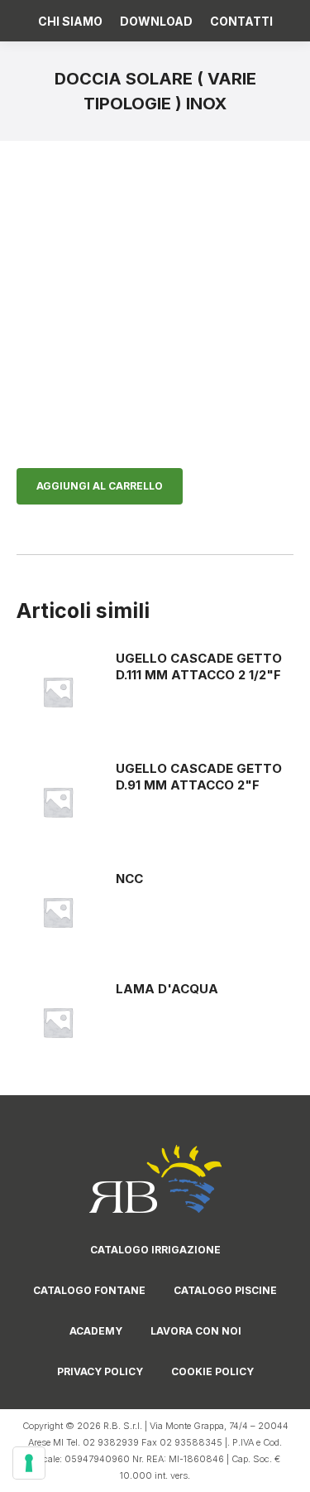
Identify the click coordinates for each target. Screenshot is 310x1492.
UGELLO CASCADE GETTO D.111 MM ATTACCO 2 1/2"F (199, 666)
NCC (129, 878)
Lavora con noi (195, 1331)
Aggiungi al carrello (99, 486)
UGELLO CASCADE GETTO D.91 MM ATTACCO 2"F (199, 776)
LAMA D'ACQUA (167, 989)
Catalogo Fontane (89, 1290)
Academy (95, 1331)
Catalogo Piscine (225, 1290)
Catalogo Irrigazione (155, 1249)
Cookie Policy (212, 1371)
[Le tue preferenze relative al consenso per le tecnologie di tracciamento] (29, 1463)
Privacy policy (100, 1371)
